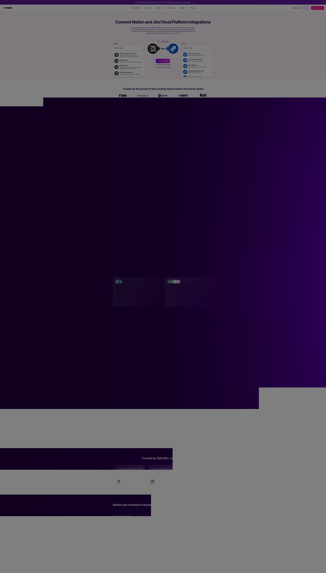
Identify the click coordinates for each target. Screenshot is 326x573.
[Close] (323, 570)
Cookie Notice (158, 571)
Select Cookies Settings (244, 570)
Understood (259, 570)
